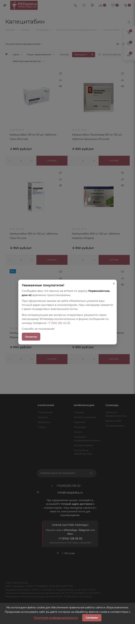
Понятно (31, 336)
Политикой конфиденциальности (56, 617)
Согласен (92, 617)
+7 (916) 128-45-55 (58, 323)
